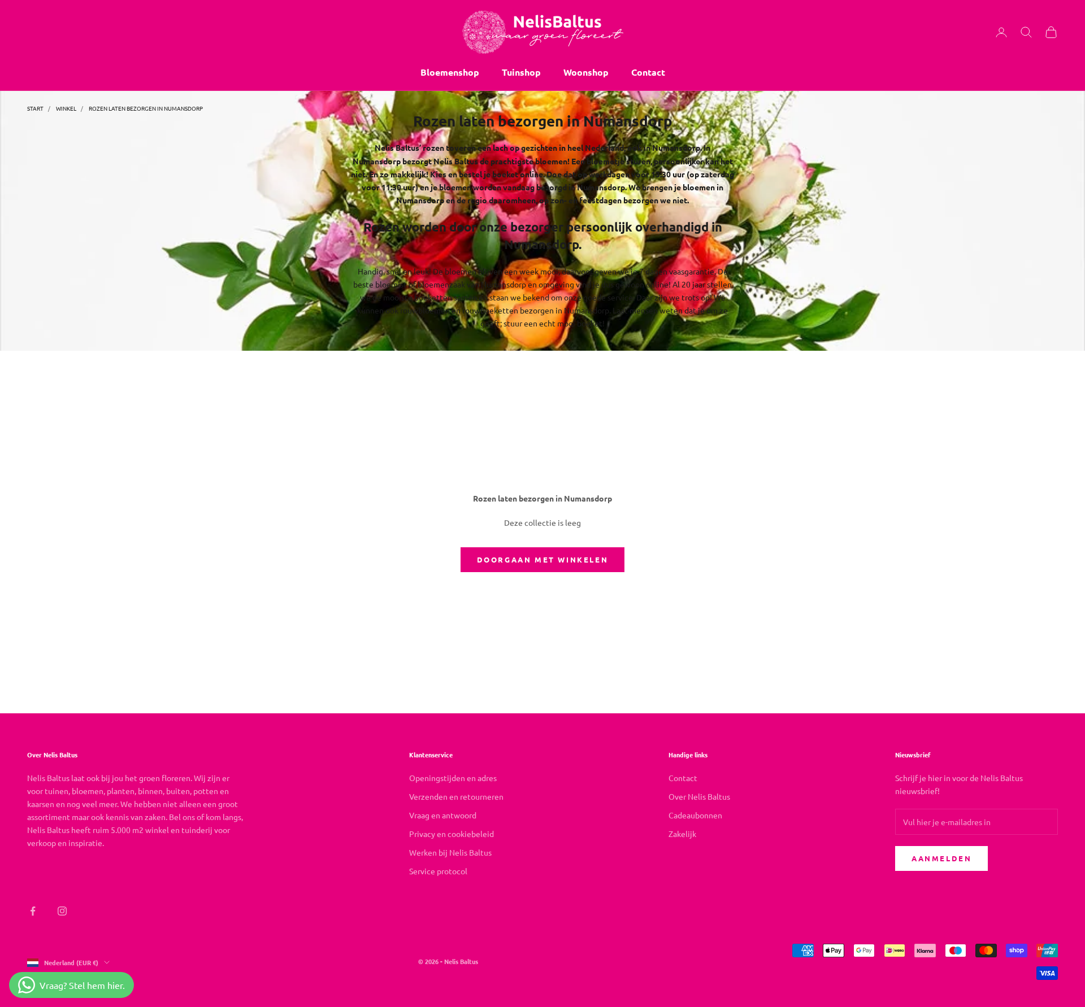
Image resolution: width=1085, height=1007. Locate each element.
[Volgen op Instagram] (62, 911)
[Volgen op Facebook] (32, 911)
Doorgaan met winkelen (543, 559)
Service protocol (438, 871)
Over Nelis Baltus (699, 796)
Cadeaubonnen (695, 815)
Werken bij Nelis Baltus (450, 852)
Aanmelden (941, 858)
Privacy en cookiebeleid (451, 834)
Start (35, 108)
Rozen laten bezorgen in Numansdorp (146, 108)
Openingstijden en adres (453, 778)
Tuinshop (521, 72)
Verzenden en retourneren (456, 796)
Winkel (66, 108)
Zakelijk (682, 834)
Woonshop (586, 72)
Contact (648, 72)
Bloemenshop (449, 72)
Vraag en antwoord (442, 815)
